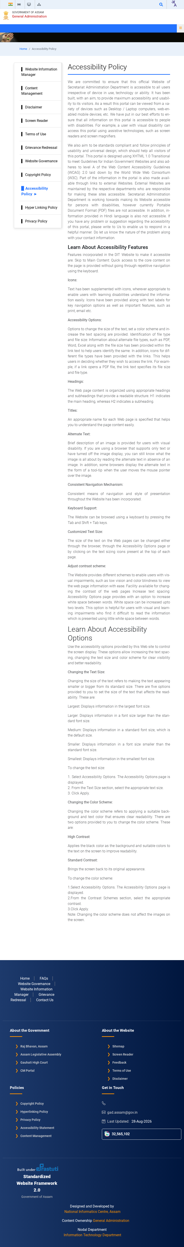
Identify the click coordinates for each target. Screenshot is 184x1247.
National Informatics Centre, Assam (92, 1212)
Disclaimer (33, 107)
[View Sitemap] (40, 4)
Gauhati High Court (34, 1062)
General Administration (29, 16)
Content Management (36, 1136)
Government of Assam (28, 12)
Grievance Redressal (41, 147)
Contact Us (44, 1000)
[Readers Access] (30, 4)
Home (23, 49)
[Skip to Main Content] (20, 4)
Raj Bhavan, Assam (34, 1046)
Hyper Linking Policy (41, 207)
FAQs (44, 978)
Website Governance (41, 161)
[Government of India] (10, 4)
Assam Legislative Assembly (40, 1054)
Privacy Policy (36, 221)
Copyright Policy (38, 175)
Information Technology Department (92, 1235)
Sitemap (118, 1046)
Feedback (119, 1062)
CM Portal (27, 1070)
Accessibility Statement (37, 1128)
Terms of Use (35, 134)
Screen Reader (36, 121)
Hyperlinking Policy (34, 1111)
